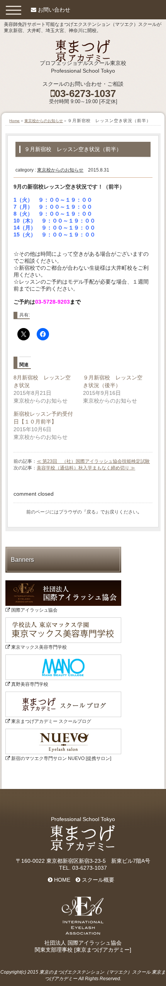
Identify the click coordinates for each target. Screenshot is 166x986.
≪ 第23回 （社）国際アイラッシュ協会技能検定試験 (93, 461)
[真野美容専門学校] (63, 657)
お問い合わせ (54, 10)
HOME (61, 880)
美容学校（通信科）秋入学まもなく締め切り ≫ (86, 468)
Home (14, 121)
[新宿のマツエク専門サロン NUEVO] (63, 731)
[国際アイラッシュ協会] (63, 583)
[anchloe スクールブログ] (63, 694)
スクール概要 (97, 880)
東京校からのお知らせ (43, 121)
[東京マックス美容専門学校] (63, 620)
